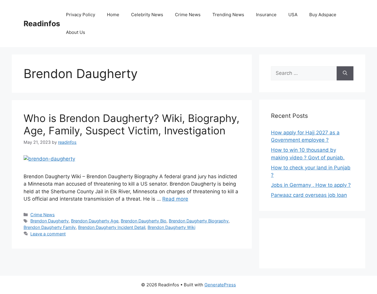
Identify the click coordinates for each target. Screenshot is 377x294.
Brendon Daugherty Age (94, 220)
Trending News (228, 14)
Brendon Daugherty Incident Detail (111, 227)
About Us (75, 32)
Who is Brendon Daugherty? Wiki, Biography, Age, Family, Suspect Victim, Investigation (131, 124)
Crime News (188, 14)
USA (292, 14)
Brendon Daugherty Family (50, 227)
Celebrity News (147, 14)
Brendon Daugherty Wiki (171, 227)
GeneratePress (220, 285)
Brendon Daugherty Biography (199, 220)
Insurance (266, 14)
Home (113, 14)
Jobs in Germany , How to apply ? (311, 185)
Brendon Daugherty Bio (143, 220)
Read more (175, 199)
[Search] (345, 73)
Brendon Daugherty (49, 220)
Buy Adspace (322, 14)
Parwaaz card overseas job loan (309, 195)
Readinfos (42, 23)
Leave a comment (48, 233)
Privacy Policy (80, 14)
